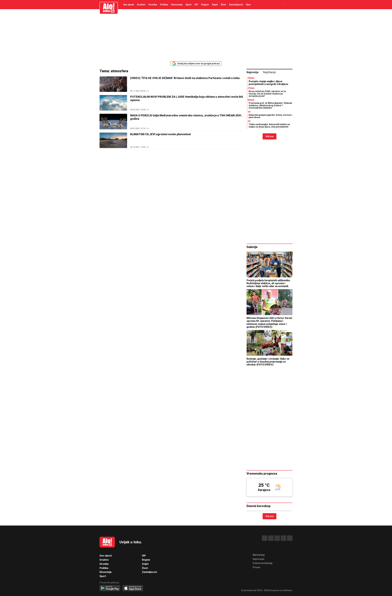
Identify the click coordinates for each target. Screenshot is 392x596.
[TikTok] (277, 538)
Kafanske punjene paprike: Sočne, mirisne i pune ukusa (270, 116)
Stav (248, 4)
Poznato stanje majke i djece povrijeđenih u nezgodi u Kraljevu (268, 83)
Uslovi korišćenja (262, 563)
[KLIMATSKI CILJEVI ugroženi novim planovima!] (113, 140)
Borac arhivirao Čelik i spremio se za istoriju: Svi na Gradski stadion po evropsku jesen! (267, 93)
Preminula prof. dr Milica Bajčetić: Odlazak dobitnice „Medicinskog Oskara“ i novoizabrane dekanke (270, 105)
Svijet (215, 4)
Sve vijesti (128, 4)
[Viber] (289, 538)
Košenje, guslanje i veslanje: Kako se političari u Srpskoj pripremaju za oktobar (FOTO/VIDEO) (268, 361)
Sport (188, 4)
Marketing (259, 554)
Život (223, 4)
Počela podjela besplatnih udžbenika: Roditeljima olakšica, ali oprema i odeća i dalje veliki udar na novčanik (268, 283)
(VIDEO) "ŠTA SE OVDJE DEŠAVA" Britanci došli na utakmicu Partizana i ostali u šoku (185, 78)
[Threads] (271, 538)
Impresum (258, 559)
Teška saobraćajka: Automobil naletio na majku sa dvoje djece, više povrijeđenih (269, 125)
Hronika (152, 4)
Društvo (141, 4)
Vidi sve (269, 136)
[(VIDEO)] (113, 84)
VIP (196, 4)
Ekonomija (177, 4)
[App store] (133, 588)
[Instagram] (283, 538)
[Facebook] (264, 538)
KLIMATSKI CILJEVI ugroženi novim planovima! (160, 134)
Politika (164, 4)
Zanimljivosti (236, 4)
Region (205, 4)
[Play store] (110, 588)
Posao (256, 567)
